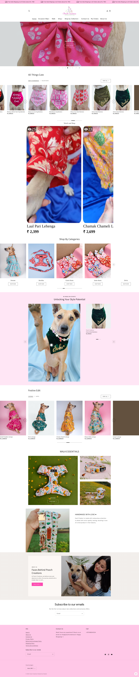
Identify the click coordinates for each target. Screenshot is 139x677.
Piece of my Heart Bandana (56, 111)
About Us (28, 634)
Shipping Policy (30, 643)
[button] (54, 180)
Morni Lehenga (3, 437)
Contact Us (29, 637)
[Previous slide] (59, 67)
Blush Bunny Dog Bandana (34, 111)
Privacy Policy (30, 639)
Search (28, 632)
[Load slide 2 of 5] (65, 68)
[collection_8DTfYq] (69, 261)
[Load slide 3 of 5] (67, 68)
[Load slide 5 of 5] (72, 68)
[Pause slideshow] (79, 67)
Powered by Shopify (42, 673)
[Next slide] (76, 67)
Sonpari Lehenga (89, 437)
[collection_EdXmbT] (13, 261)
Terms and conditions (32, 645)
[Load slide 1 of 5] (63, 68)
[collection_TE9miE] (41, 261)
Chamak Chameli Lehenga (34, 437)
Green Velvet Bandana (97, 111)
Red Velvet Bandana (118, 111)
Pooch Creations (33, 673)
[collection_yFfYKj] (126, 261)
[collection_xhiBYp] (98, 261)
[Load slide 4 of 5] (70, 68)
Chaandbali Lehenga (118, 437)
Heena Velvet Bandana (76, 111)
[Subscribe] (82, 613)
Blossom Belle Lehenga (61, 437)
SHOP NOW (69, 46)
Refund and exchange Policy (34, 641)
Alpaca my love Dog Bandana (14, 111)
